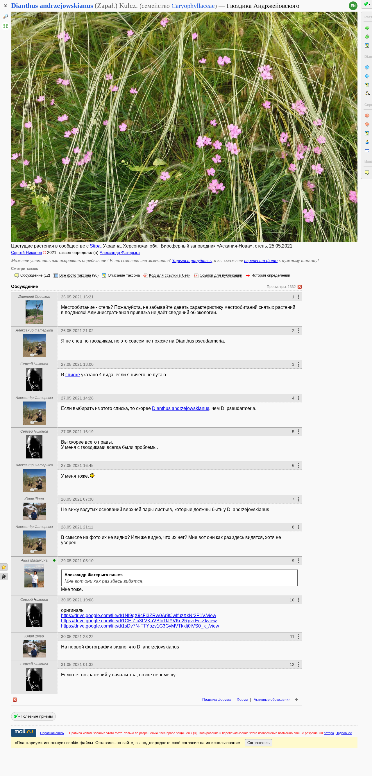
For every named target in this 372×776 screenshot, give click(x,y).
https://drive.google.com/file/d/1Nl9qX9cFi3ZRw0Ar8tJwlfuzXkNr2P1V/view (138, 615)
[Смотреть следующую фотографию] (321, 127)
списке (72, 374)
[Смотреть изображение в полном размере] (5, 26)
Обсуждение (31, 275)
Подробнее (344, 733)
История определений (270, 275)
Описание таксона (124, 275)
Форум (242, 700)
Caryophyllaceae (193, 5)
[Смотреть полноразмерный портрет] (34, 322)
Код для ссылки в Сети (169, 275)
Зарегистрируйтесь (192, 260)
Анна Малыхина (34, 560)
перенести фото (261, 260)
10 (292, 600)
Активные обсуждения (272, 700)
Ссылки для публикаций (221, 275)
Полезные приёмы (37, 716)
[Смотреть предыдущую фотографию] (47, 127)
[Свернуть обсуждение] (300, 287)
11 (292, 636)
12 (292, 664)
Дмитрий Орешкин (34, 297)
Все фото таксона (75, 275)
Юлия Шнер (34, 499)
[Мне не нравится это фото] (4, 576)
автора (329, 733)
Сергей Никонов (26, 252)
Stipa (95, 245)
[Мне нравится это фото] (4, 567)
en (353, 6)
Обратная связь (52, 733)
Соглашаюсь (258, 743)
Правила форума (216, 700)
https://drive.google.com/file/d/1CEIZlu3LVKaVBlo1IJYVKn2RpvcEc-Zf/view (139, 620)
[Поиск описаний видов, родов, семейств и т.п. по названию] (5, 16)
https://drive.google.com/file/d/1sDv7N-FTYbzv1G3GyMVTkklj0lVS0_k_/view (140, 625)
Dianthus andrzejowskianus (180, 408)
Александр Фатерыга (120, 252)
